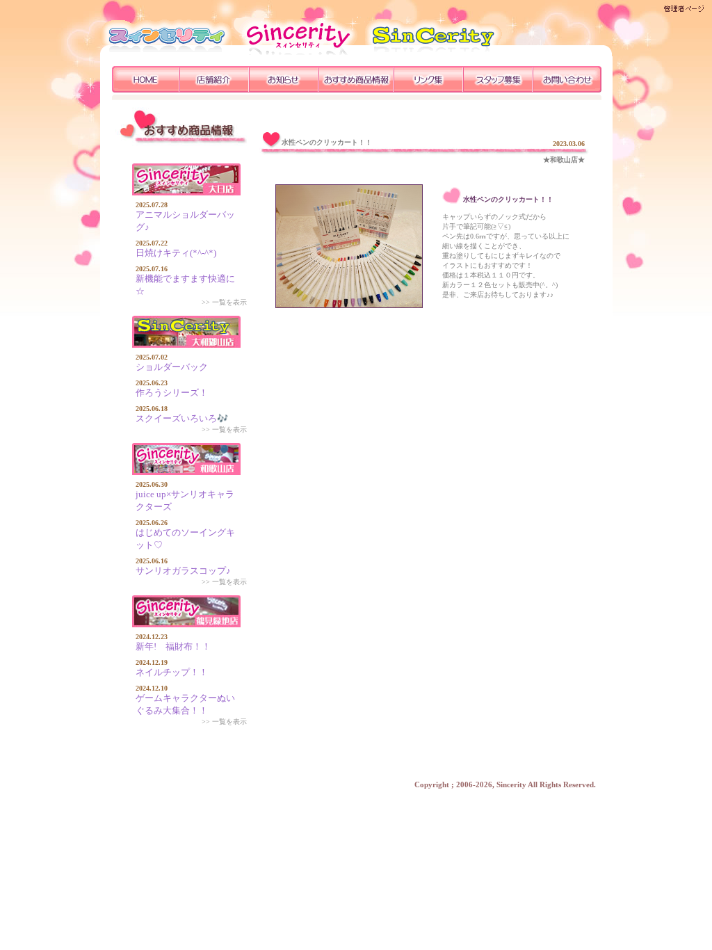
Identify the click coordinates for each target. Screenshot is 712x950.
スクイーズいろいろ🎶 (182, 418)
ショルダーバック (172, 367)
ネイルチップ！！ (172, 672)
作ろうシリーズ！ (172, 392)
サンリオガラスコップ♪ (183, 570)
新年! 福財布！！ (173, 646)
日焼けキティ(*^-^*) (176, 253)
